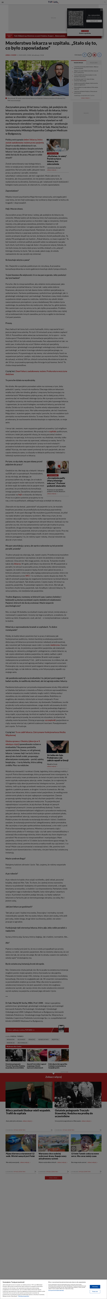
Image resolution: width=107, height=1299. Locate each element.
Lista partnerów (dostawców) (56, 1290)
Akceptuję (95, 1286)
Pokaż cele (95, 1291)
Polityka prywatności (23, 1296)
